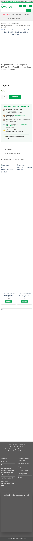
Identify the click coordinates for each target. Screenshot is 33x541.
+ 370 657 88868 (18, 447)
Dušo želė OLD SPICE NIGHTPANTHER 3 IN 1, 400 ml (8, 295)
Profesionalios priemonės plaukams (15, 25)
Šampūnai (4, 27)
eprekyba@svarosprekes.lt (20, 449)
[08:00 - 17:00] (22, 18)
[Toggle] (3, 149)
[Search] (28, 10)
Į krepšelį (15, 97)
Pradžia (4, 24)
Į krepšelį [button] (8, 301)
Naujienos (16, 14)
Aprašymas (8, 149)
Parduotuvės (14, 18)
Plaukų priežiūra (15, 24)
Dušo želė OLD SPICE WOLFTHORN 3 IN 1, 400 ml (25, 295)
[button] (24, 6)
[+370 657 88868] (25, 18)
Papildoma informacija (12, 153)
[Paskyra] (20, 6)
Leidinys (26, 14)
